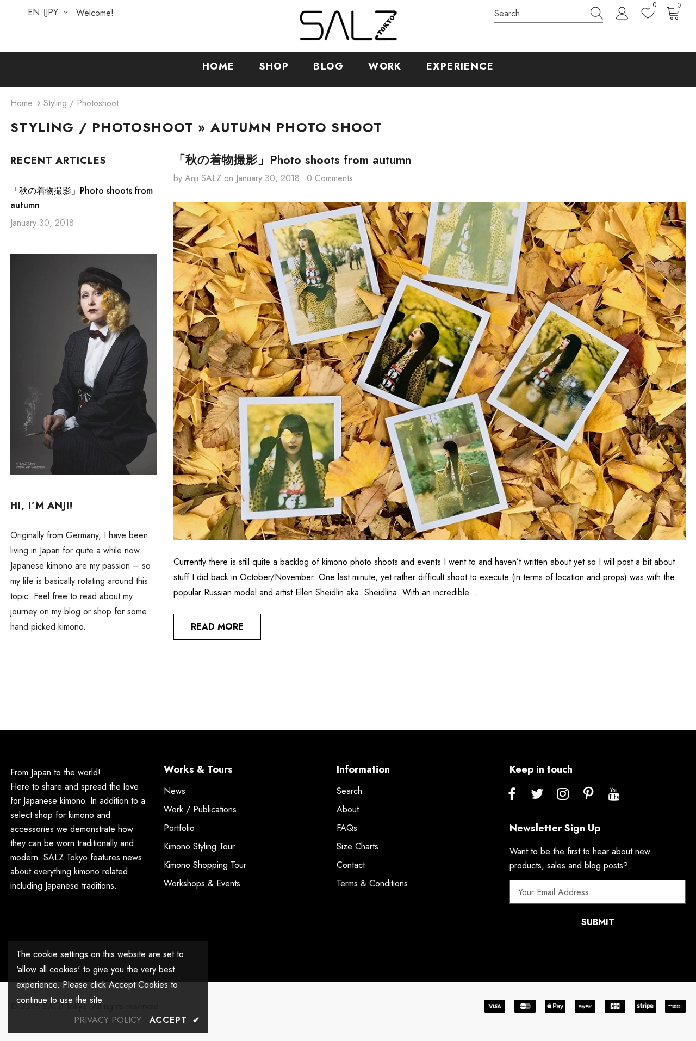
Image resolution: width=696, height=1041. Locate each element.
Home (21, 103)
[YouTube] (614, 794)
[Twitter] (537, 794)
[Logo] (348, 25)
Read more (217, 626)
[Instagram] (563, 794)
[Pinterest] (588, 794)
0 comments (330, 178)
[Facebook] (511, 794)
